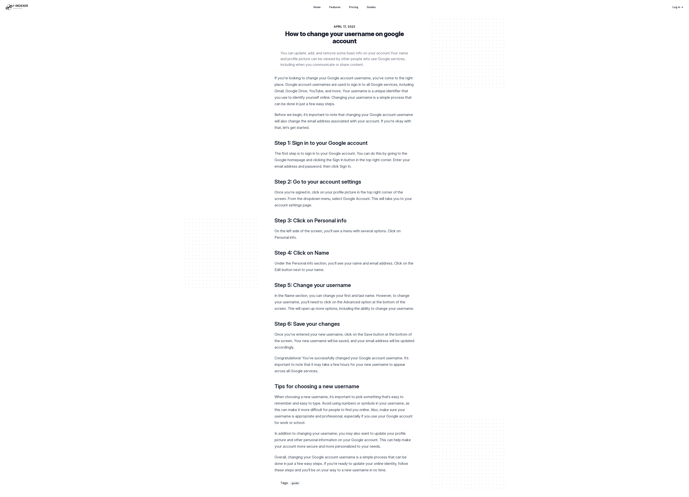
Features (335, 7)
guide (295, 483)
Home (317, 7)
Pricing (353, 7)
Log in (677, 7)
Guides (371, 7)
